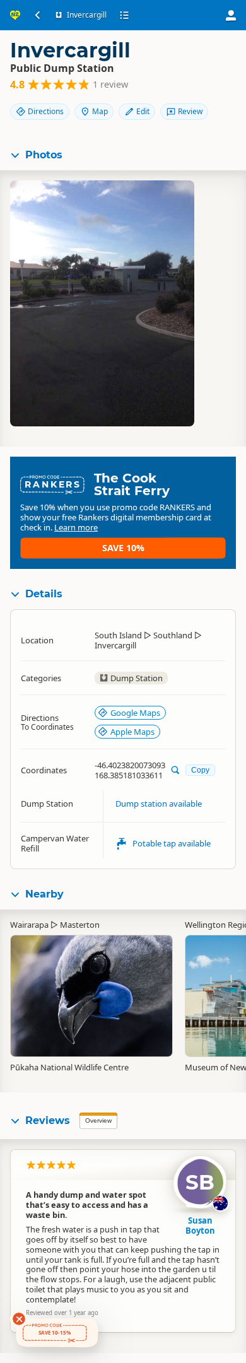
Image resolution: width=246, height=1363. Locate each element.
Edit (142, 111)
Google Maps (135, 712)
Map (100, 111)
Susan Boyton (200, 1225)
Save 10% (123, 548)
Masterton (80, 924)
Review (190, 111)
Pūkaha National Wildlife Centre (69, 1067)
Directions (46, 111)
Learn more (76, 527)
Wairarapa (29, 924)
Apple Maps (132, 731)
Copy (200, 770)
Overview (98, 1120)
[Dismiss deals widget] (19, 1319)
